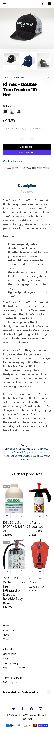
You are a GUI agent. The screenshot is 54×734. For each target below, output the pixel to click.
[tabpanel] (27, 28)
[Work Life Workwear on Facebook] (22, 708)
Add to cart (40, 515)
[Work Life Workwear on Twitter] (13, 708)
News (6, 634)
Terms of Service (12, 678)
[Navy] (19, 111)
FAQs (6, 658)
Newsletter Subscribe (20, 692)
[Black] (5, 111)
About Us (8, 630)
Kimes (34, 452)
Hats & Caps (23, 452)
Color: (9, 106)
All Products (10, 448)
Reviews (27, 191)
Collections (9, 654)
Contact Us (9, 639)
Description (27, 185)
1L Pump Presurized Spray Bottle (37, 526)
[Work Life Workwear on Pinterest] (31, 708)
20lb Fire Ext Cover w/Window (37, 582)
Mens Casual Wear (28, 455)
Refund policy (11, 682)
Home (6, 625)
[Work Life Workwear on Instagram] (40, 708)
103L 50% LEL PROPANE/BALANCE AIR (16, 526)
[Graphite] (12, 111)
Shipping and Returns (16, 667)
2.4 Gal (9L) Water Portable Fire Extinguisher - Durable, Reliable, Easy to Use (14, 590)
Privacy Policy (10, 663)
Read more (14, 515)
